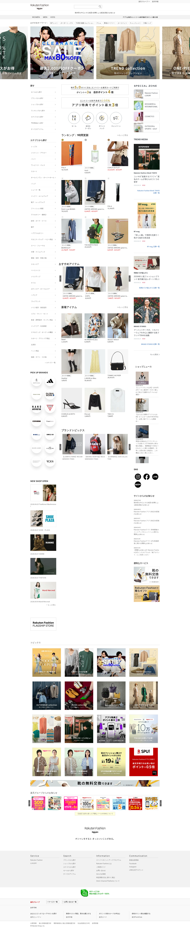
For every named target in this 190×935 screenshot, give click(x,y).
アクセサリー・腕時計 (39, 215)
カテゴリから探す (37, 117)
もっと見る (52, 605)
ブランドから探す (37, 98)
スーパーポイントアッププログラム (108, 860)
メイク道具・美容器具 (39, 307)
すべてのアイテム (37, 129)
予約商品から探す (37, 123)
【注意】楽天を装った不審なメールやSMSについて (95, 814)
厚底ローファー (109, 23)
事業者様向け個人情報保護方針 (64, 923)
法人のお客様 (101, 874)
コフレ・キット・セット (39, 314)
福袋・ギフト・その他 (39, 357)
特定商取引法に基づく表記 (105, 877)
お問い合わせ (101, 870)
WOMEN (36, 17)
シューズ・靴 (35, 190)
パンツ (33, 159)
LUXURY (33, 863)
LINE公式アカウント (136, 870)
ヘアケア (34, 295)
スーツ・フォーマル (38, 246)
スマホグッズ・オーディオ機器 (42, 332)
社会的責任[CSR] (84, 923)
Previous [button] (30, 52)
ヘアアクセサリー (37, 233)
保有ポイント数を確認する (141, 913)
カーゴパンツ (122, 23)
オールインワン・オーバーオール (42, 177)
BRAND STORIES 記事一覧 (150, 344)
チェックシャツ (135, 23)
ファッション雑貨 (37, 208)
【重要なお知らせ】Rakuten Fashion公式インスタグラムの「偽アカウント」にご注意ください (146, 552)
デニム (98, 23)
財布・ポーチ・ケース (39, 221)
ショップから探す (37, 104)
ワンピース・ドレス (38, 165)
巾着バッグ (147, 23)
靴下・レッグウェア (38, 202)
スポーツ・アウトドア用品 (40, 338)
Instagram (132, 867)
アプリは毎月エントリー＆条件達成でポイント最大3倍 (140, 17)
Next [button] (159, 52)
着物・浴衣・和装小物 (39, 258)
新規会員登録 (134, 860)
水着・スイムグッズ (38, 252)
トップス (34, 147)
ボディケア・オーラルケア (40, 289)
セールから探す (36, 92)
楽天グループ (143, 1)
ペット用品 (35, 351)
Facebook (132, 863)
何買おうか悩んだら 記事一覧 (149, 288)
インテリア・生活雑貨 (39, 326)
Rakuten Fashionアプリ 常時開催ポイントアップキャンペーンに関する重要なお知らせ (146, 532)
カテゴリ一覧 (51, 363)
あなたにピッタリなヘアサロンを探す (43, 913)
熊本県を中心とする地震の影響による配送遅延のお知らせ (95, 13)
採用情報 (95, 923)
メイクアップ (35, 276)
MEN (45, 17)
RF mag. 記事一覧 (153, 246)
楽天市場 (155, 1)
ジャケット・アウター (39, 153)
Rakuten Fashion (50, 7)
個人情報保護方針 (45, 923)
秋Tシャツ (54, 23)
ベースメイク (35, 270)
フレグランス (35, 301)
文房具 (33, 345)
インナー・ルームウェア (39, 196)
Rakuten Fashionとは (104, 863)
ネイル (33, 283)
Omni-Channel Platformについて (108, 881)
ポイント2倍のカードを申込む (109, 913)
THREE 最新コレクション (85, 23)
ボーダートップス (66, 23)
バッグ (33, 184)
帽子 (32, 227)
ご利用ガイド (101, 867)
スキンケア (35, 264)
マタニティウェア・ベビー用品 (42, 239)
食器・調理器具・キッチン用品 (42, 320)
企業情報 (33, 923)
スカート (34, 171)
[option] (62, 52)
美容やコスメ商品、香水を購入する (78, 913)
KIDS (53, 17)
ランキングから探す (38, 111)
